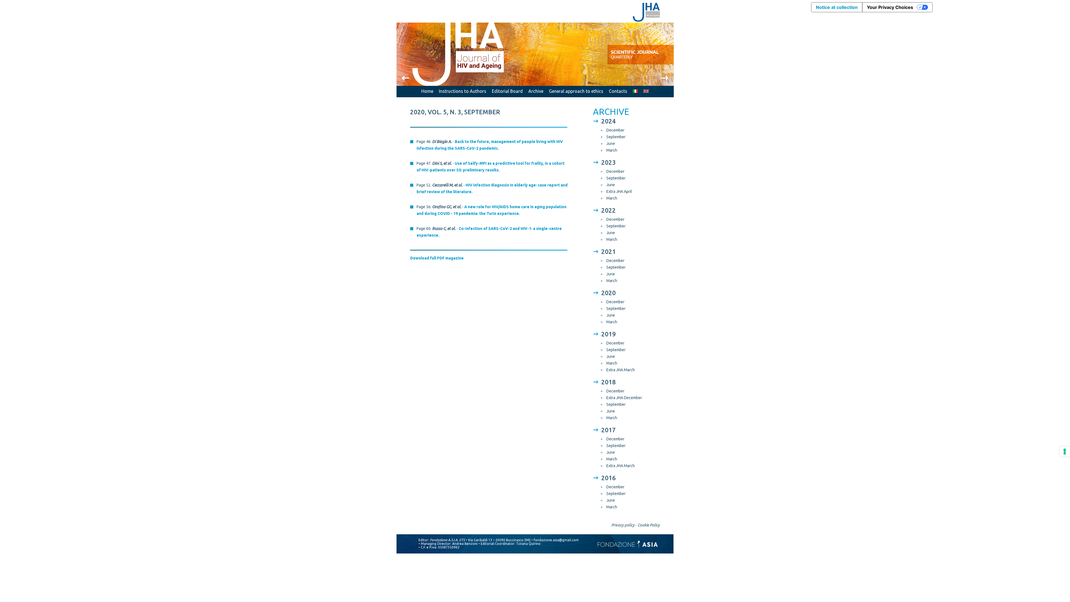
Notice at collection (837, 7)
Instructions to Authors (462, 91)
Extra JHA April (619, 191)
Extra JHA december (624, 397)
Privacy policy (622, 525)
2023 (608, 162)
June (610, 143)
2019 (608, 334)
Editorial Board (507, 91)
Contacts (618, 91)
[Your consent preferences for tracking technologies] (1064, 451)
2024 (608, 121)
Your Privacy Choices (890, 7)
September (616, 137)
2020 (608, 292)
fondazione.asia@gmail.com (556, 540)
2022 (608, 210)
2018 (608, 381)
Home (427, 91)
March (611, 150)
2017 (608, 429)
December (615, 130)
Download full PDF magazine (437, 258)
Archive (535, 91)
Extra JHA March (620, 370)
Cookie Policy (649, 525)
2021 (608, 251)
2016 (608, 477)
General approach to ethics (576, 91)
